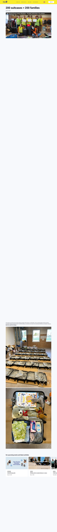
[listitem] (17, 467)
